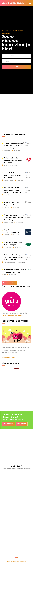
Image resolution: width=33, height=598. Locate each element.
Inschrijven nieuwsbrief (8, 357)
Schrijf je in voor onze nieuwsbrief (17, 561)
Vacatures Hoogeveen (13, 3)
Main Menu (30, 3)
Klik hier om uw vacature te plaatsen (12, 315)
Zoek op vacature (8, 423)
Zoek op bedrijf (21, 423)
